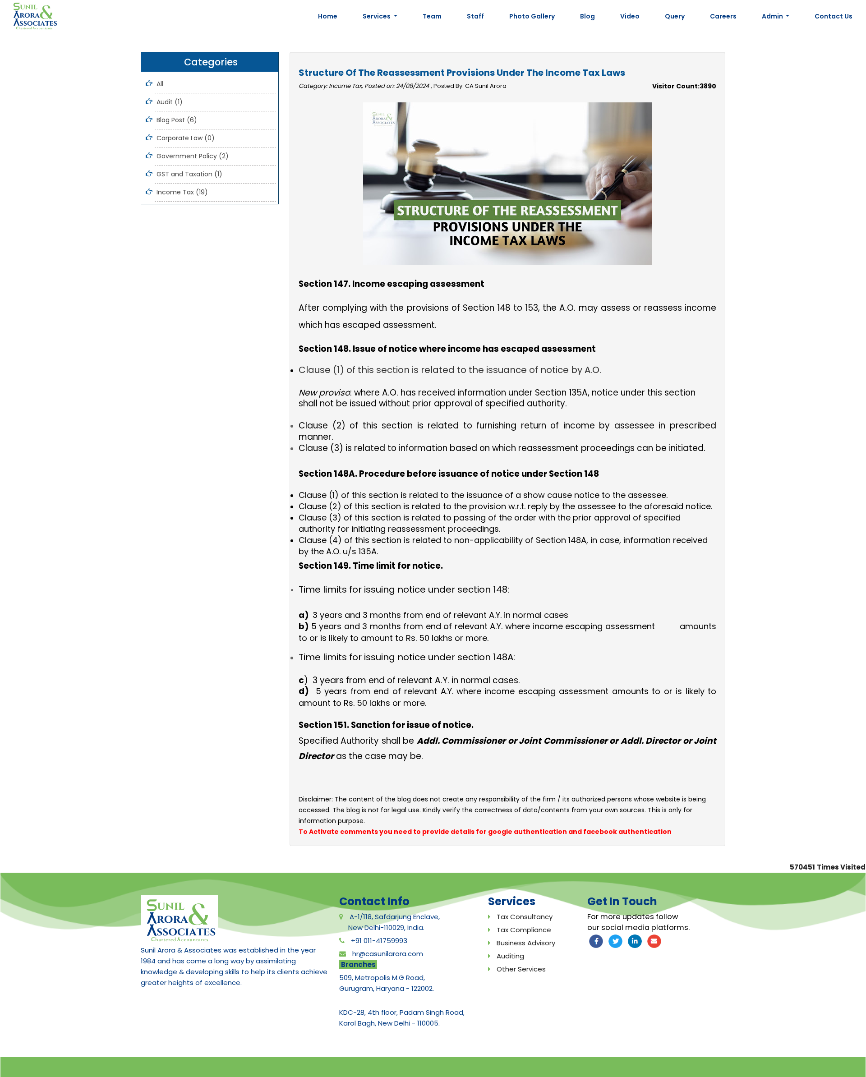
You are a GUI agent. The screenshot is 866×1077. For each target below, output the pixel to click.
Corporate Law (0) (186, 138)
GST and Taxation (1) (189, 174)
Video (630, 16)
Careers (723, 16)
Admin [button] (773, 16)
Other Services (521, 969)
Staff (475, 16)
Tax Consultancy (525, 916)
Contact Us (833, 16)
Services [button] (377, 16)
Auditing (510, 956)
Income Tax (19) (182, 192)
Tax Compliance (524, 929)
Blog (587, 16)
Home (327, 16)
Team (432, 16)
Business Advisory (526, 943)
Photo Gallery (532, 16)
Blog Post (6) (177, 119)
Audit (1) (170, 101)
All (160, 83)
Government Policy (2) (193, 156)
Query (675, 16)
